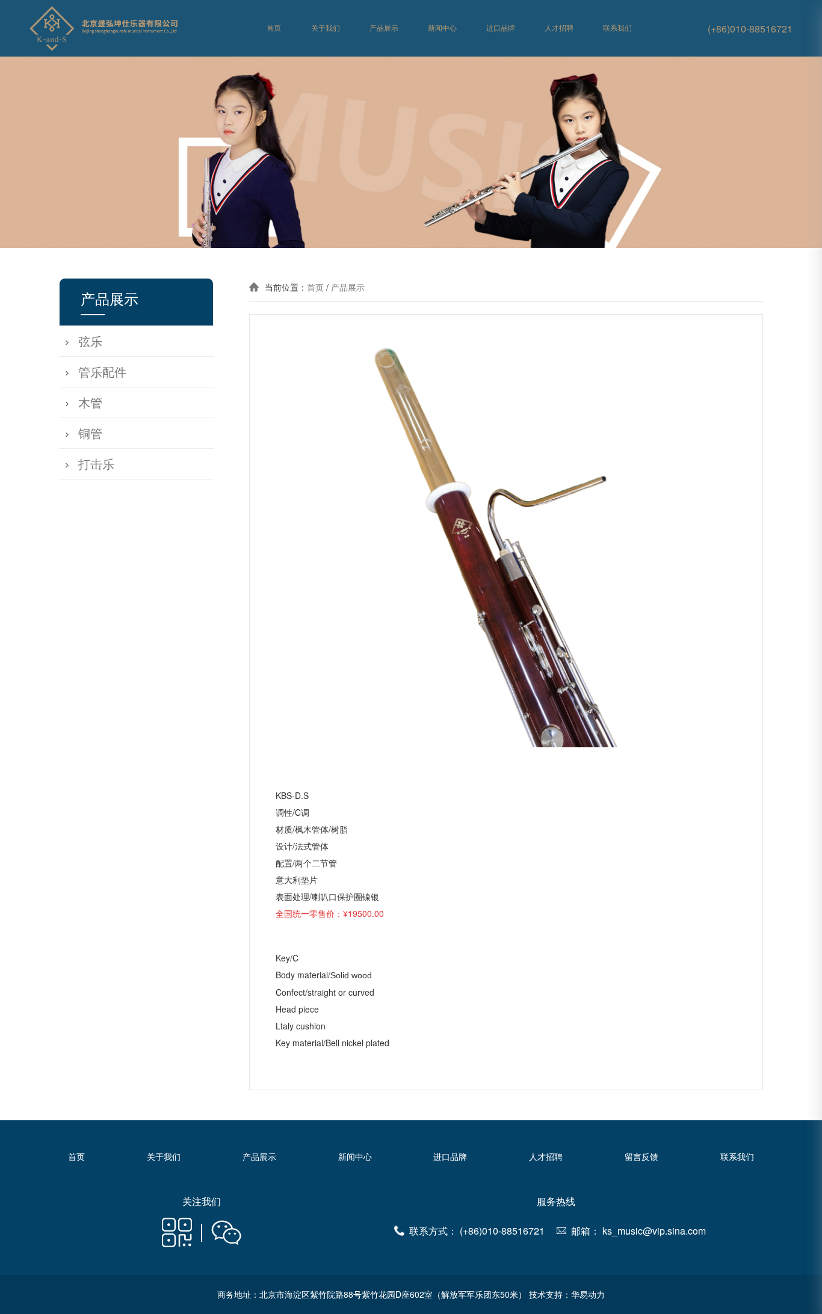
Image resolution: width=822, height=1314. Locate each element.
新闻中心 (442, 28)
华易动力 (588, 1294)
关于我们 (325, 28)
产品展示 (383, 28)
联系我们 (617, 28)
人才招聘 (559, 28)
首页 (274, 28)
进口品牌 (500, 28)
